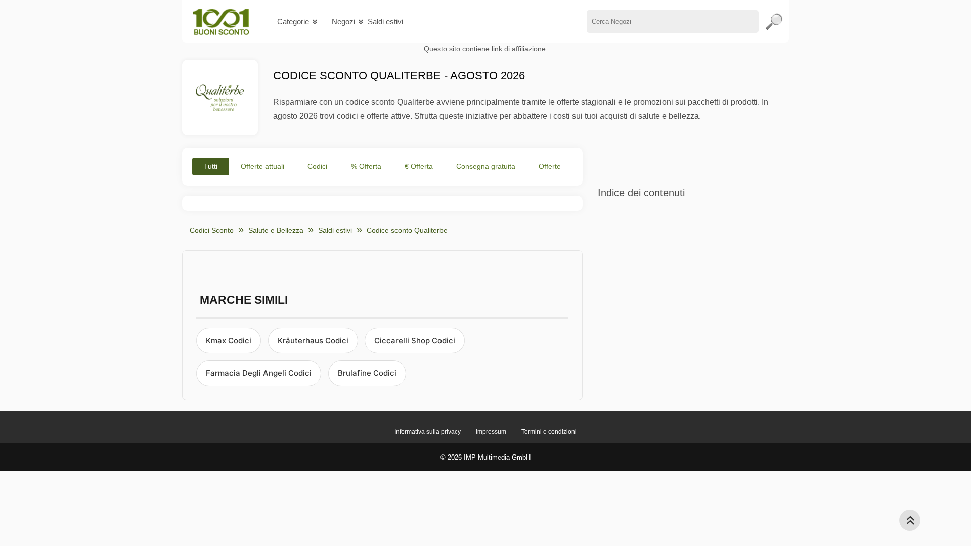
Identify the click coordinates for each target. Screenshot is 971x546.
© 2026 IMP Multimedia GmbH (485, 457)
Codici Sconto (212, 230)
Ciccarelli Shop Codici (414, 340)
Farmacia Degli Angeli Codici (259, 373)
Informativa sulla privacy (427, 431)
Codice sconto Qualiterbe (407, 230)
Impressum (491, 431)
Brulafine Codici (367, 373)
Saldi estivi (385, 21)
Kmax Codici (228, 340)
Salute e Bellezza (275, 230)
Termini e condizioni (549, 431)
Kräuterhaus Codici (313, 340)
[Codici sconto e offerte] (220, 21)
